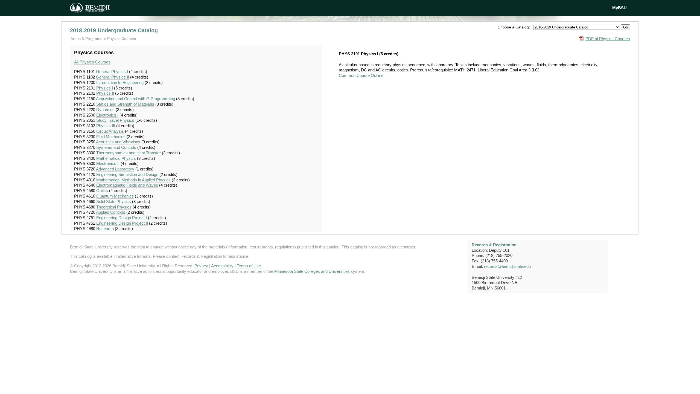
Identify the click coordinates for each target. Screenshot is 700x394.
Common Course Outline (361, 75)
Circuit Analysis (110, 131)
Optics (102, 190)
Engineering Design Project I (121, 217)
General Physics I (112, 71)
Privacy (201, 265)
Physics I (104, 88)
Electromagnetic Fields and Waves (127, 185)
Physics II (105, 93)
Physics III (105, 125)
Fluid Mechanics (111, 136)
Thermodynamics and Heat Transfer (128, 152)
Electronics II (107, 163)
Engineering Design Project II (122, 223)
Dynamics (105, 109)
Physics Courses (121, 38)
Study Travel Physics (115, 120)
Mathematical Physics (116, 158)
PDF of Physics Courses (607, 38)
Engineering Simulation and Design (127, 174)
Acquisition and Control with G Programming (135, 98)
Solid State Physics (113, 201)
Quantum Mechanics (115, 196)
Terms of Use (249, 265)
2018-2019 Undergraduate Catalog (114, 30)
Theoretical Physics (114, 207)
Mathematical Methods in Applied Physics (133, 180)
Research (105, 228)
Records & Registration (494, 244)
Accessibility (222, 265)
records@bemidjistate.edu (507, 266)
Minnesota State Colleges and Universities (312, 271)
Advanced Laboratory (115, 169)
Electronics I (107, 115)
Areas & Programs (87, 38)
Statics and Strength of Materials (125, 104)
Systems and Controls (116, 147)
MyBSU (619, 7)
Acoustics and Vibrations (118, 142)
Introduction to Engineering (120, 82)
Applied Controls (110, 212)
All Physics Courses (92, 62)
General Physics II (112, 77)
